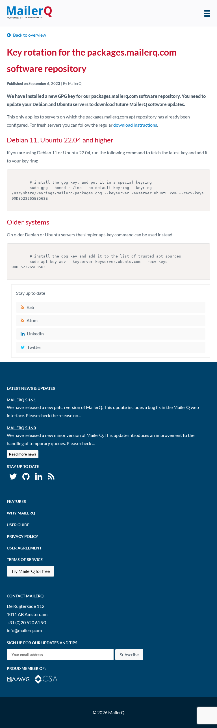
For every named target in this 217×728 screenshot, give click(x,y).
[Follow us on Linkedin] (39, 477)
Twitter (34, 347)
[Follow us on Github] (26, 477)
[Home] (29, 13)
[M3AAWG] (21, 678)
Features (16, 501)
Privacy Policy (22, 536)
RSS (30, 307)
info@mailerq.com (24, 630)
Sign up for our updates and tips (42, 642)
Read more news (22, 454)
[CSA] (48, 678)
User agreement (24, 548)
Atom (32, 320)
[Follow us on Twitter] (13, 477)
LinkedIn (35, 333)
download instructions (135, 124)
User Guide (18, 524)
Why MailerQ (21, 513)
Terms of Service (25, 559)
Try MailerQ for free (30, 571)
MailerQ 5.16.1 (21, 399)
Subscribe (129, 654)
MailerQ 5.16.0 (21, 427)
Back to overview (29, 35)
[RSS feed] (51, 477)
